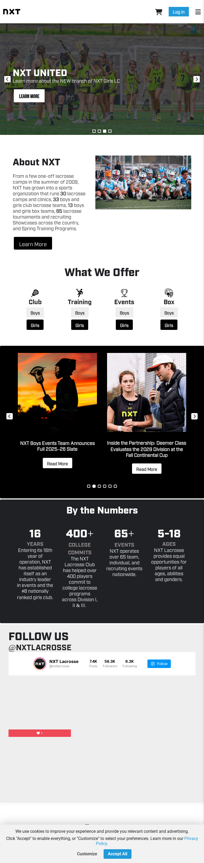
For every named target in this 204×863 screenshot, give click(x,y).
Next (196, 79)
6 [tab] (115, 486)
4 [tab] (110, 131)
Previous (7, 79)
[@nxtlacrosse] (40, 663)
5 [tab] (110, 486)
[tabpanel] (146, 416)
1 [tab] (94, 131)
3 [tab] (104, 131)
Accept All (117, 853)
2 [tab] (99, 131)
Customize (87, 853)
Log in (179, 11)
